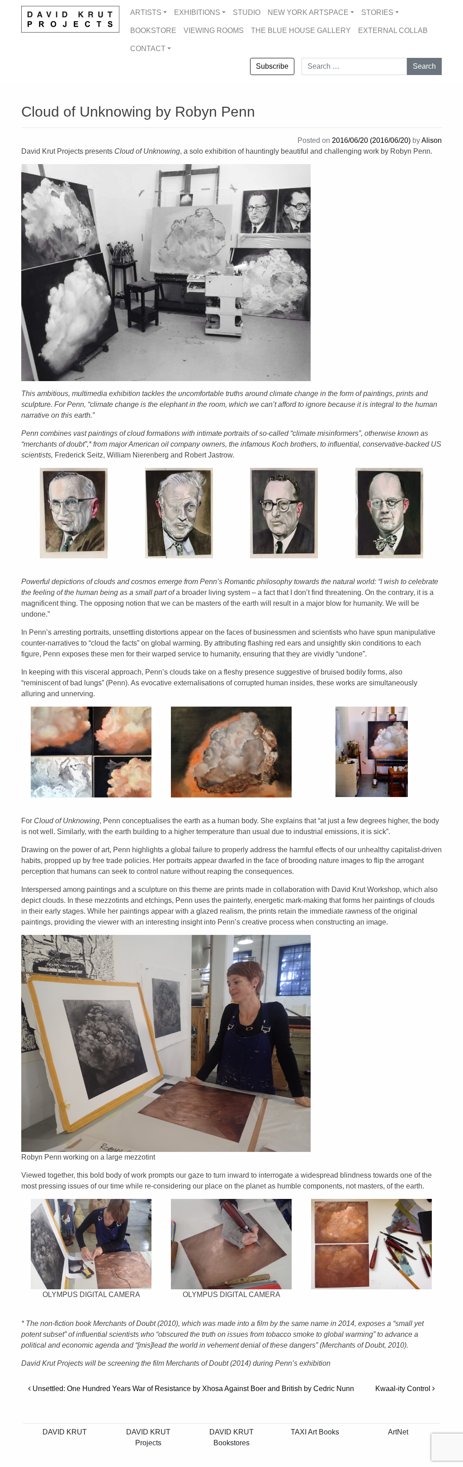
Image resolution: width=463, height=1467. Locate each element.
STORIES (377, 12)
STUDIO (246, 12)
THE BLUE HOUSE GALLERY (301, 30)
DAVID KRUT (65, 1432)
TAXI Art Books (315, 1432)
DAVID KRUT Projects (148, 1437)
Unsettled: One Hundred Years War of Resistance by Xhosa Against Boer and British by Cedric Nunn (192, 1388)
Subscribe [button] (272, 66)
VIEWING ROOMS (214, 30)
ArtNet (398, 1432)
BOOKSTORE (153, 30)
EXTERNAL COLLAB (393, 30)
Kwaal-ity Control (403, 1388)
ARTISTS (145, 12)
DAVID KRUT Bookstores (231, 1437)
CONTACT (147, 48)
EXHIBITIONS (197, 12)
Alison (431, 140)
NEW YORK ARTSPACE (308, 12)
